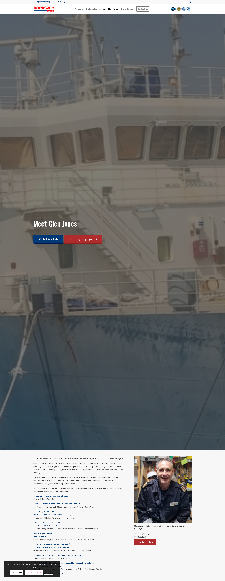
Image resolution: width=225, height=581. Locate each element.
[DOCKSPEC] (43, 9)
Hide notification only (34, 572)
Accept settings (17, 572)
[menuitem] (79, 9)
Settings (49, 572)
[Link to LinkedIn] (190, 2)
